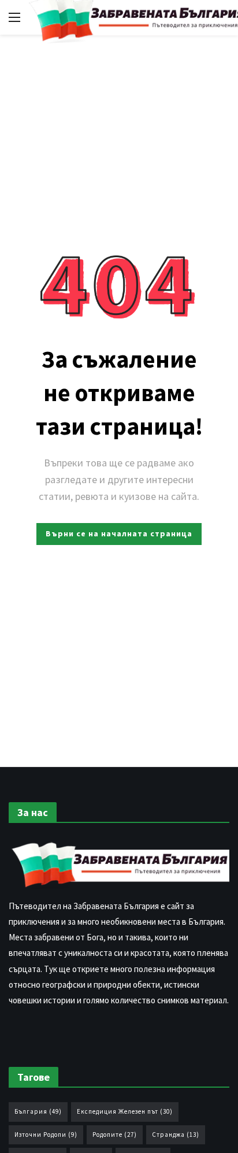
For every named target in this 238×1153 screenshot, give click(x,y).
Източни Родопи (45, 1134)
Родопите (114, 1134)
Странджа (175, 1134)
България (38, 1111)
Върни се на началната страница (119, 533)
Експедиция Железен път (125, 1111)
